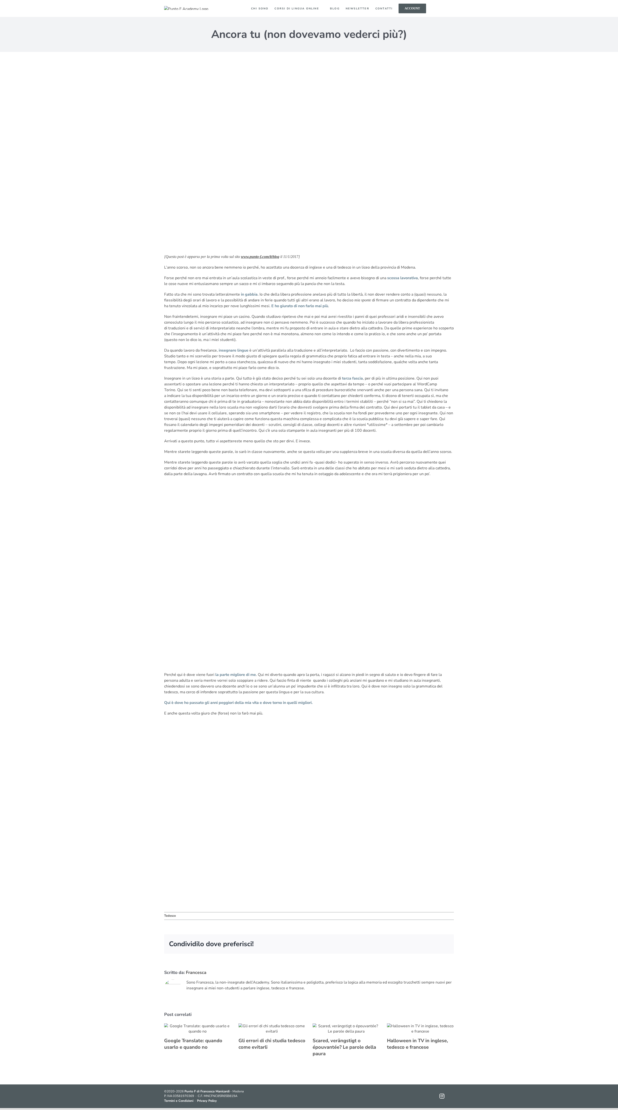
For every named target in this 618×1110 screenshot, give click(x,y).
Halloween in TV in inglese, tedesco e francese (417, 1043)
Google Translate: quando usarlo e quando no (193, 1043)
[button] (445, 8)
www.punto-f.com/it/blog (260, 257)
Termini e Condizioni (178, 1101)
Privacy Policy (207, 1101)
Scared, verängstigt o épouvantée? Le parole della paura (344, 1047)
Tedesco (170, 916)
